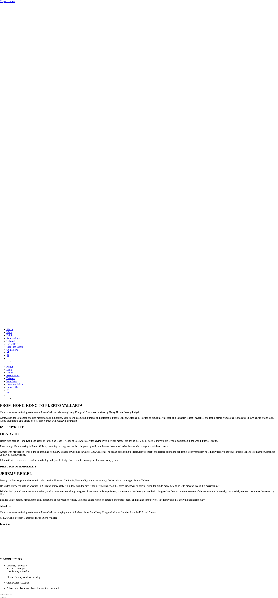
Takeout (10, 341)
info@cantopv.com (9, 547)
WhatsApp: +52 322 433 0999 (15, 553)
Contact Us (12, 349)
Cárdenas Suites (14, 346)
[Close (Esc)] (11, 594)
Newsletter (11, 344)
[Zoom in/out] (1, 594)
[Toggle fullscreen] (4, 594)
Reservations (12, 338)
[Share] (7, 594)
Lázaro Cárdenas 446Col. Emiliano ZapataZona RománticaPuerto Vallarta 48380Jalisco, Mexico (11, 536)
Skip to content (7, 1)
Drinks (9, 335)
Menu (9, 332)
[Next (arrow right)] (4, 597)
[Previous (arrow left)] (1, 597)
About (9, 329)
